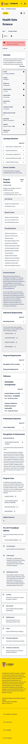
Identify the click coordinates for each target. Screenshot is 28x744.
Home (2, 9)
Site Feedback (8, 738)
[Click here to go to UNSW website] (5, 4)
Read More (22, 66)
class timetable (8, 288)
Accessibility (8, 730)
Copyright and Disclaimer (11, 714)
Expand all (21, 143)
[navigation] (10, 333)
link (21, 172)
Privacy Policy (8, 722)
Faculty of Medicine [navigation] (9, 73)
